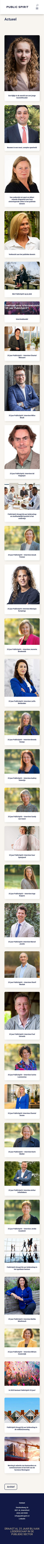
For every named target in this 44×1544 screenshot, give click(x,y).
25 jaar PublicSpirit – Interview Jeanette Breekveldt (22, 650)
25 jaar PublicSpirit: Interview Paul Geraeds (22, 1035)
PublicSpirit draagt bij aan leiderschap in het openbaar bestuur (22, 1268)
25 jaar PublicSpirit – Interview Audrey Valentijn (22, 779)
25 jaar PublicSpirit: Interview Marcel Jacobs (22, 943)
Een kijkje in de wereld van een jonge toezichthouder (22, 97)
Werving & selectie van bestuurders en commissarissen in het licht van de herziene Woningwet (22, 1468)
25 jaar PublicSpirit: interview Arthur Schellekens (22, 1191)
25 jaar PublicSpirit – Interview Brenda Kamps (22, 741)
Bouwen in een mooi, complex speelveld (22, 147)
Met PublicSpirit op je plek (22, 294)
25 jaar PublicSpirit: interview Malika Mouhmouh (22, 1320)
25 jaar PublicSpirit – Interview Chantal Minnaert (22, 356)
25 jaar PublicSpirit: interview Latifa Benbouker (22, 702)
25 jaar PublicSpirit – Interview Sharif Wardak (22, 983)
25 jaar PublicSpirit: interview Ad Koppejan (22, 475)
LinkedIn (22, 1519)
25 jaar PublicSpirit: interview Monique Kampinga (22, 610)
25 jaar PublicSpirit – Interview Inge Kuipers (22, 895)
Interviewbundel (22, 319)
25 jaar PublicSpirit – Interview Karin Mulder (22, 1153)
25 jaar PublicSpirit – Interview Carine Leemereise (22, 1076)
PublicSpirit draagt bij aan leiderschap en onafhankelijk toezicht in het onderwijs (22, 516)
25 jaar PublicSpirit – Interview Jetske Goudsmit (22, 1230)
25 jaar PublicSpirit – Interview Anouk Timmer (22, 556)
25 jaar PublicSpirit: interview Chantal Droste (22, 1114)
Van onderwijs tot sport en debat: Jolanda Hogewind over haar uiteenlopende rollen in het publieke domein (22, 200)
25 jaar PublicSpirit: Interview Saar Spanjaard (22, 856)
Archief (11, 1486)
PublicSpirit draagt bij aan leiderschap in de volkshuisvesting (22, 1428)
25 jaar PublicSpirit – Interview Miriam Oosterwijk (22, 1353)
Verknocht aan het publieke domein (22, 254)
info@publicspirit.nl (22, 1516)
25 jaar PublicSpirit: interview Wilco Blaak (22, 417)
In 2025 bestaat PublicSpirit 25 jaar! (22, 1390)
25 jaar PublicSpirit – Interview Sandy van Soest (22, 818)
